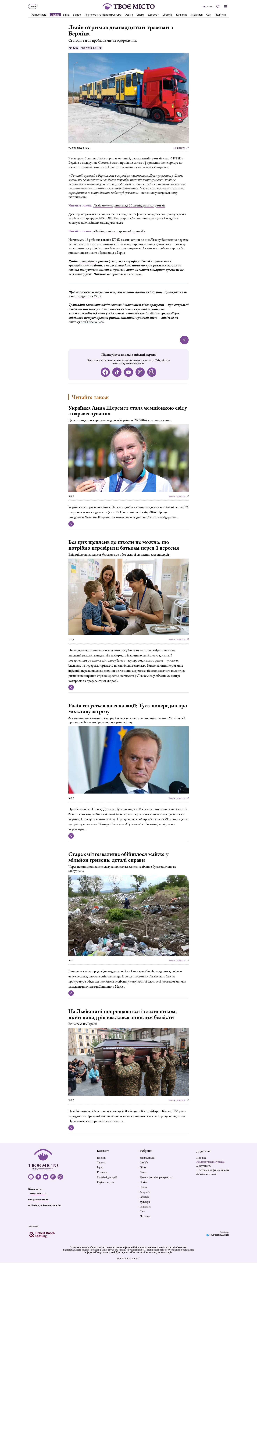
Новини (101, 1157)
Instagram (82, 296)
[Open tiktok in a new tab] (117, 372)
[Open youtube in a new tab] (128, 372)
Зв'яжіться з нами (206, 1174)
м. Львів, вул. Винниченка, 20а (45, 1205)
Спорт (140, 14)
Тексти (101, 1162)
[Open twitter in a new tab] (151, 372)
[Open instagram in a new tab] (140, 372)
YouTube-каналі (92, 322)
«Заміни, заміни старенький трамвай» (119, 231)
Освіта (129, 14)
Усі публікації (39, 14)
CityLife (55, 14)
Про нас (201, 1157)
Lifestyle (168, 14)
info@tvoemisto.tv (38, 1199)
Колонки (102, 1172)
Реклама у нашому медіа (210, 1161)
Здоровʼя (153, 14)
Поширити (179, 148)
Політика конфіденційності (212, 1170)
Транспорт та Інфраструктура (102, 14)
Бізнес (77, 14)
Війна (66, 14)
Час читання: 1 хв (91, 47)
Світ (208, 14)
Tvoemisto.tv (88, 261)
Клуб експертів (105, 1182)
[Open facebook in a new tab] (105, 372)
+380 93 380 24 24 (37, 1193)
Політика (220, 14)
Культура (181, 14)
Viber (97, 296)
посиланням (132, 274)
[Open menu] (226, 6)
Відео (100, 1167)
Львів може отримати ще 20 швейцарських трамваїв (129, 205)
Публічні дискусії (107, 1177)
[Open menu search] (218, 6)
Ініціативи (197, 14)
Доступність (203, 1165)
